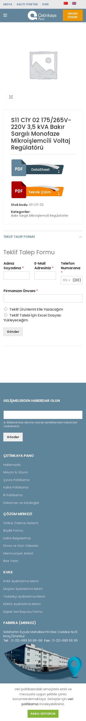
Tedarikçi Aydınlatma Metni (24, 596)
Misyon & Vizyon (15, 472)
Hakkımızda (12, 465)
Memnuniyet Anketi (18, 553)
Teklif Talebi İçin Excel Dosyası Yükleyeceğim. (32, 318)
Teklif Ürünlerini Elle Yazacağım (36, 309)
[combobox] (66, 280)
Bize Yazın (10, 561)
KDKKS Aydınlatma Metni (22, 604)
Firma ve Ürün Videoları (20, 545)
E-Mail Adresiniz (44, 266)
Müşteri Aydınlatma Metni (23, 589)
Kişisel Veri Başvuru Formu (23, 611)
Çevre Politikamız (16, 480)
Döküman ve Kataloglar (21, 503)
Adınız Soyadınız (14, 266)
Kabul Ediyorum (43, 714)
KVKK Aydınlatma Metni (21, 581)
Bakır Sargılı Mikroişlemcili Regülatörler (39, 216)
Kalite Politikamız (16, 487)
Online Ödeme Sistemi (20, 523)
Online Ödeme (73, 15)
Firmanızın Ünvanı (21, 291)
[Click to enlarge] (11, 97)
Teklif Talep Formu (19, 236)
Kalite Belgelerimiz (17, 538)
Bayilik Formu (13, 530)
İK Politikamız (13, 495)
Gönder (13, 331)
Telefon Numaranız (70, 268)
